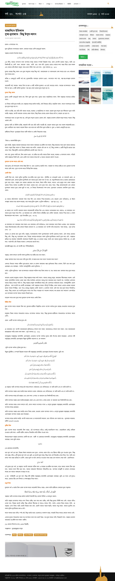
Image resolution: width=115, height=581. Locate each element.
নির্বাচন (92, 35)
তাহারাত (108, 35)
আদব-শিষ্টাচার (28, 535)
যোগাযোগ (76, 4)
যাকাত (94, 39)
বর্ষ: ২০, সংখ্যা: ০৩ (15, 14)
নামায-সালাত (99, 35)
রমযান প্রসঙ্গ (82, 39)
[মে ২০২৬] (84, 103)
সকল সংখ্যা (31, 4)
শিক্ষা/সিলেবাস (103, 31)
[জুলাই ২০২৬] (96, 86)
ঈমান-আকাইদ (83, 31)
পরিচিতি (69, 4)
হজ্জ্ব (89, 39)
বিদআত (103, 50)
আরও (83, 57)
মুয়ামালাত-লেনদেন (103, 39)
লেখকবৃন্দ (48, 4)
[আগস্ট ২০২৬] (84, 86)
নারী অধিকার (95, 50)
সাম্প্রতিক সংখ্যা (86, 65)
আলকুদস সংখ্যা (83, 35)
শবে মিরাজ (82, 50)
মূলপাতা (24, 4)
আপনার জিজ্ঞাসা (59, 4)
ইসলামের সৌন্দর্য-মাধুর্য (40, 535)
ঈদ (88, 50)
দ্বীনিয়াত (20, 535)
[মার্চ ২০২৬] (108, 103)
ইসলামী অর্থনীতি (96, 42)
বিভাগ (40, 4)
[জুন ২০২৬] (108, 86)
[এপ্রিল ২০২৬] (96, 103)
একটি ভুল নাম (93, 31)
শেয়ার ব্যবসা (95, 46)
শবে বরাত (103, 46)
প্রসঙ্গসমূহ (83, 25)
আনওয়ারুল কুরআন (11, 25)
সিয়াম (14, 535)
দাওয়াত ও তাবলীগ (84, 46)
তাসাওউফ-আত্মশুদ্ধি (84, 42)
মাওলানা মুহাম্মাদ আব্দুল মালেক (12, 38)
